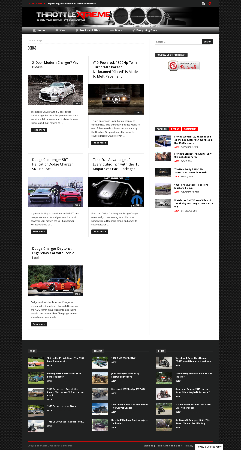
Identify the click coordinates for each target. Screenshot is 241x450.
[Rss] (203, 3)
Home (30, 40)
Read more (39, 129)
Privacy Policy (193, 445)
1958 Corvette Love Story (61, 406)
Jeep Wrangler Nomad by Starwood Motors (71, 3)
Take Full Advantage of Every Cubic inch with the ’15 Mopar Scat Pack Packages (116, 164)
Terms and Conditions (169, 445)
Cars (77, 103)
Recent (175, 129)
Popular (162, 129)
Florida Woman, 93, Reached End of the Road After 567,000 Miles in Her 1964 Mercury (193, 139)
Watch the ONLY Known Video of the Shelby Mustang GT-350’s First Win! (193, 203)
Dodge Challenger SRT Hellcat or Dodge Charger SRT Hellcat (52, 164)
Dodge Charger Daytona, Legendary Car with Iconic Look (53, 253)
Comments (190, 129)
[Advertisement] (184, 99)
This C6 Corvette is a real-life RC (65, 421)
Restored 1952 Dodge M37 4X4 (128, 389)
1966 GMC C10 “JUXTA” (123, 358)
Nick (177, 147)
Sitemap (148, 445)
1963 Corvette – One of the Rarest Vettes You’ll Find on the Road (65, 392)
